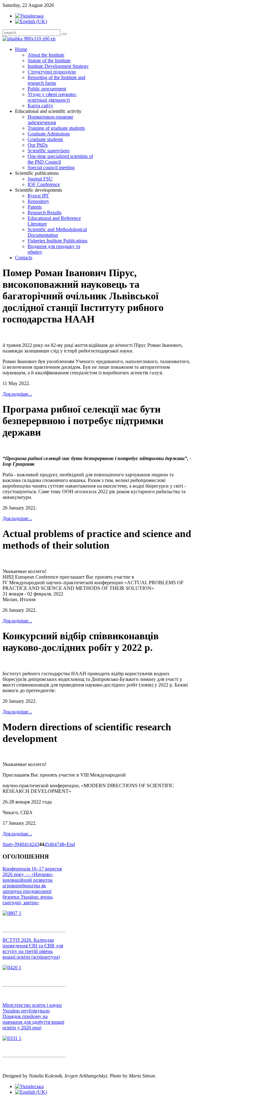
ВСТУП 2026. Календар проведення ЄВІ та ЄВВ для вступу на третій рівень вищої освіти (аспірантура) (33, 948)
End (71, 844)
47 (56, 844)
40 (21, 844)
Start (7, 844)
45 (46, 844)
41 (26, 844)
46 (51, 844)
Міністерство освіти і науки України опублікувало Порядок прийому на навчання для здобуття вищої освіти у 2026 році (33, 1016)
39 (16, 844)
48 (61, 844)
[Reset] (64, 34)
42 (31, 844)
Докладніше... (17, 394)
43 (36, 844)
